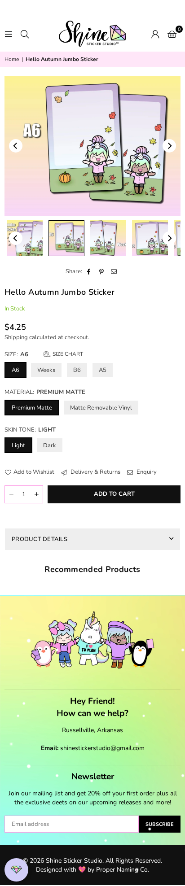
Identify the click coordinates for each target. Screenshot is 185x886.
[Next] (169, 146)
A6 (15, 370)
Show (16, 870)
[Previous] (15, 146)
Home (11, 59)
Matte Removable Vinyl (101, 408)
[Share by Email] (114, 271)
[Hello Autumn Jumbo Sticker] (25, 238)
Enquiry (146, 472)
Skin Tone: (30, 430)
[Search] (25, 34)
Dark (49, 445)
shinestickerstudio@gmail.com (102, 748)
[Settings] (155, 34)
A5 (102, 370)
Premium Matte (32, 408)
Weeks (46, 370)
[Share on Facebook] (89, 271)
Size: (43, 354)
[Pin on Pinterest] (101, 271)
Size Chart (67, 354)
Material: (44, 392)
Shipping (16, 337)
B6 (77, 370)
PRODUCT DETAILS (39, 539)
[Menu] (8, 34)
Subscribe (159, 824)
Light (18, 445)
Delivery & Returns (94, 472)
